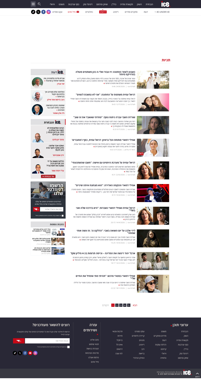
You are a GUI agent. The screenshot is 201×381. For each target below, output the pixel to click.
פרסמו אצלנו (93, 357)
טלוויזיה (163, 357)
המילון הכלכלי (138, 357)
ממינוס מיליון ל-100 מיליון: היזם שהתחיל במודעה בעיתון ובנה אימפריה (41, 240)
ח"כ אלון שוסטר (58, 113)
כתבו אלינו (94, 339)
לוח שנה (118, 353)
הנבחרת (149, 4)
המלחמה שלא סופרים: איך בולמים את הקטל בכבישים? (54, 94)
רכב (142, 349)
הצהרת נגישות (93, 348)
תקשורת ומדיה (126, 4)
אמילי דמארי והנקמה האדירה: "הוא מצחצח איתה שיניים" (105, 185)
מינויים (141, 340)
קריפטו (163, 349)
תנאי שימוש (94, 344)
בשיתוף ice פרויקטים (45, 235)
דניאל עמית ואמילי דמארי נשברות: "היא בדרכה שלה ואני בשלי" (105, 209)
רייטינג (116, 11)
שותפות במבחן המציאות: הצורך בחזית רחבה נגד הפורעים (55, 107)
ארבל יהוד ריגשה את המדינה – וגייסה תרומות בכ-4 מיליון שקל (103, 253)
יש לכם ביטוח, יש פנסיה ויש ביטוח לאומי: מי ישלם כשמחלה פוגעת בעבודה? (41, 249)
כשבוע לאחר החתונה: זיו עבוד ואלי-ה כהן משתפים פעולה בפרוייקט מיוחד (105, 73)
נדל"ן (114, 4)
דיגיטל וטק (87, 4)
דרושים (119, 349)
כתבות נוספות (57, 224)
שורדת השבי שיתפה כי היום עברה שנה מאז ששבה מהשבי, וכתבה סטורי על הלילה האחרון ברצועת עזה (104, 283)
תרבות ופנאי (117, 331)
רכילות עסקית (160, 344)
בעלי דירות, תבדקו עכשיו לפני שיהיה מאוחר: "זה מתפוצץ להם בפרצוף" (41, 231)
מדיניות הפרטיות (92, 353)
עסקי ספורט (139, 331)
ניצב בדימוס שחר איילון (55, 99)
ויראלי (52, 4)
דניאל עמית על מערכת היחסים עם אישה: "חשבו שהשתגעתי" (103, 162)
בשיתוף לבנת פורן (46, 253)
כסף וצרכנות (73, 4)
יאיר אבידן (60, 84)
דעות (146, 11)
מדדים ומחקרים (160, 335)
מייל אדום (72, 11)
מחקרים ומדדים (131, 11)
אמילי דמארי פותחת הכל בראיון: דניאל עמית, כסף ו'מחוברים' (103, 140)
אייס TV (119, 344)
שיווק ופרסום (102, 4)
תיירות (119, 335)
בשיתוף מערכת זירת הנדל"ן (43, 244)
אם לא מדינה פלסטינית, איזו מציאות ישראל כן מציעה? (54, 79)
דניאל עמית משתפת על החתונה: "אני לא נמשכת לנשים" (105, 94)
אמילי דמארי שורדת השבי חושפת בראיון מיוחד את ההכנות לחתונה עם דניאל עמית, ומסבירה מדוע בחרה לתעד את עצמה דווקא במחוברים (104, 145)
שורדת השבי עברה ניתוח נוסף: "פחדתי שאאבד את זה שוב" (104, 117)
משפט (61, 4)
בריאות (141, 353)
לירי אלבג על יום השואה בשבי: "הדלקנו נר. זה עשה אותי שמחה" (106, 231)
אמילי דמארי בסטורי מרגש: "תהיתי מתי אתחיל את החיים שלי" (105, 277)
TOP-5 (119, 340)
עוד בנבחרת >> (48, 176)
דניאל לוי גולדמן (130, 149)
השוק (139, 4)
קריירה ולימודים (138, 335)
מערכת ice (131, 86)
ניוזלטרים (89, 11)
